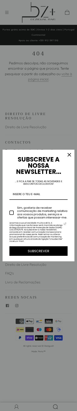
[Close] (69, 155)
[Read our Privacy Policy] (65, 223)
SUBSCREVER (38, 251)
